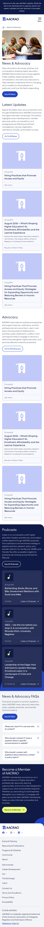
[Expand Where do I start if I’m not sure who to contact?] (22, 726)
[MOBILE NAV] (40, 19)
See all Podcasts (11, 564)
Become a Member (12, 810)
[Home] (3, 27)
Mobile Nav (40, 19)
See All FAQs (9, 716)
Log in (4, 883)
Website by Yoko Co (10, 923)
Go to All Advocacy (12, 349)
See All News (9, 94)
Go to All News (10, 136)
